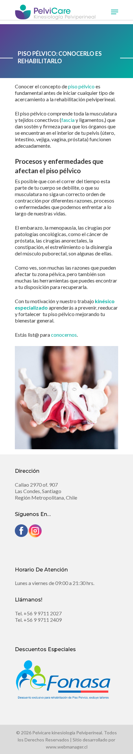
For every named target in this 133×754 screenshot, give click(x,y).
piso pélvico (81, 86)
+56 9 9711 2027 (43, 613)
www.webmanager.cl (66, 746)
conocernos (64, 335)
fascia (68, 120)
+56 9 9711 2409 (43, 620)
